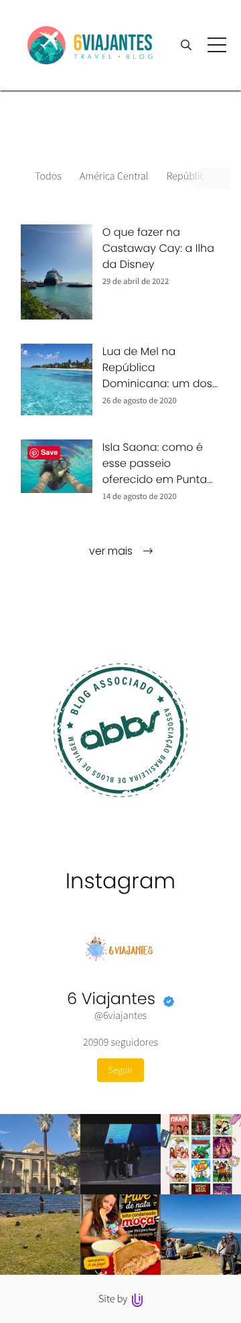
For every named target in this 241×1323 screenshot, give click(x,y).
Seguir (120, 1070)
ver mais (112, 551)
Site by (114, 1299)
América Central (114, 176)
